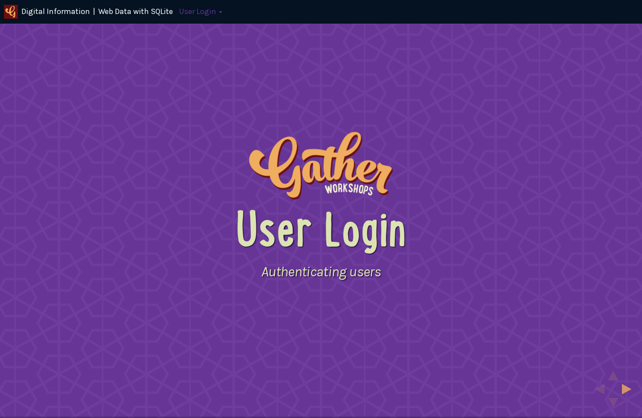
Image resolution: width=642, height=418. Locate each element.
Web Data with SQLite (135, 11)
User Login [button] (198, 11)
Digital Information (55, 11)
